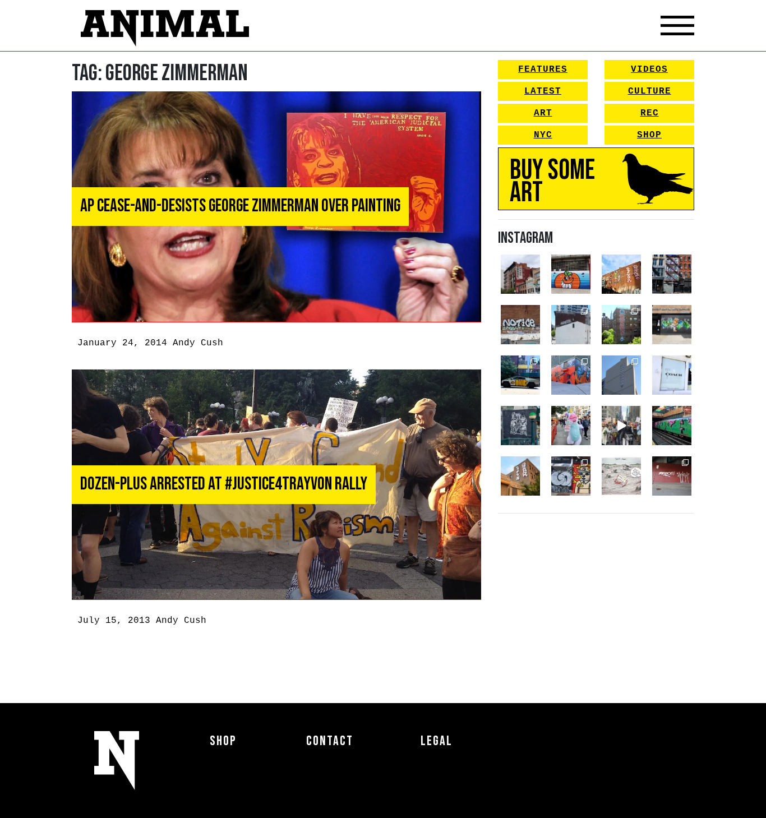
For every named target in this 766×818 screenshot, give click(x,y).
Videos (649, 69)
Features (542, 69)
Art (543, 113)
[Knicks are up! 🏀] (570, 375)
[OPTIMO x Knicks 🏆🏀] (621, 324)
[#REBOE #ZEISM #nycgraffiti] (671, 476)
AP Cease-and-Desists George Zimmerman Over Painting (240, 206)
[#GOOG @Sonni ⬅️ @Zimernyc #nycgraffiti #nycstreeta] (570, 476)
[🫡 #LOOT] (520, 375)
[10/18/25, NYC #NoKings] (570, 425)
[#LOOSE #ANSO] (520, 274)
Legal (437, 741)
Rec (649, 113)
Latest (542, 91)
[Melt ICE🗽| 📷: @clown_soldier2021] (520, 425)
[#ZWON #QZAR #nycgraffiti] (520, 476)
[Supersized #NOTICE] (520, 324)
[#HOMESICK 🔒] (570, 324)
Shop (649, 135)
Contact (329, 741)
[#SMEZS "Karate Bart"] (671, 324)
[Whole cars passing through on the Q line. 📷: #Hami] (671, 425)
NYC (543, 135)
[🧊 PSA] (671, 375)
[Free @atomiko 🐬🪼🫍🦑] (570, 274)
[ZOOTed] (621, 375)
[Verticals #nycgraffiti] (621, 274)
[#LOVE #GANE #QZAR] (671, 274)
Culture (649, 91)
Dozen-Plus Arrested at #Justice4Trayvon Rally (223, 484)
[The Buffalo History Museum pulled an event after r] (621, 476)
